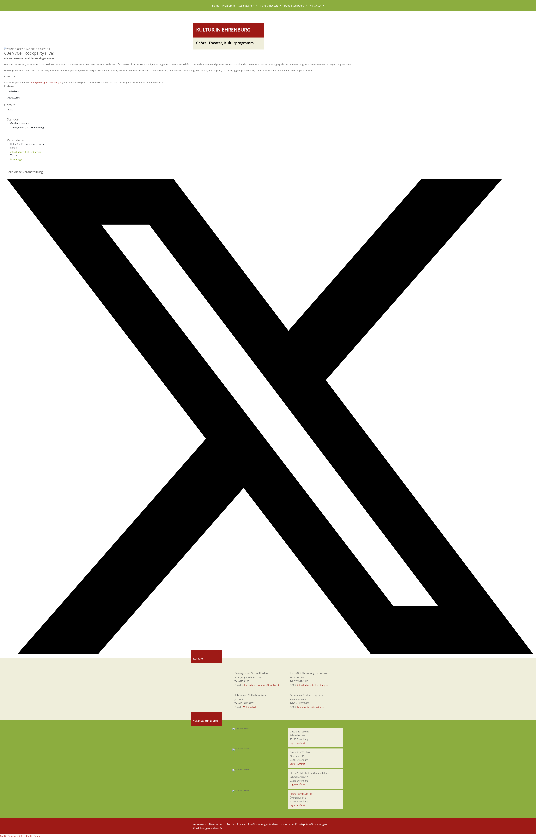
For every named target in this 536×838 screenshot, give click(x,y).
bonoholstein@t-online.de (311, 707)
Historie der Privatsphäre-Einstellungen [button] (304, 824)
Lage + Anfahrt (297, 743)
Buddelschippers (294, 6)
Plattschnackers (269, 6)
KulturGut (315, 6)
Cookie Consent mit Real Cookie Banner (20, 836)
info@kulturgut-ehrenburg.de (46, 82)
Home (215, 6)
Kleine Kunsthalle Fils (301, 793)
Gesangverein (246, 6)
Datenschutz (216, 824)
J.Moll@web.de (249, 707)
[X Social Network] (270, 653)
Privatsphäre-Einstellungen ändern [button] (257, 824)
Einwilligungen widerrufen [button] (208, 828)
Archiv (230, 824)
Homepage (16, 159)
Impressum (199, 824)
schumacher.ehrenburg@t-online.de (261, 685)
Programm (228, 6)
